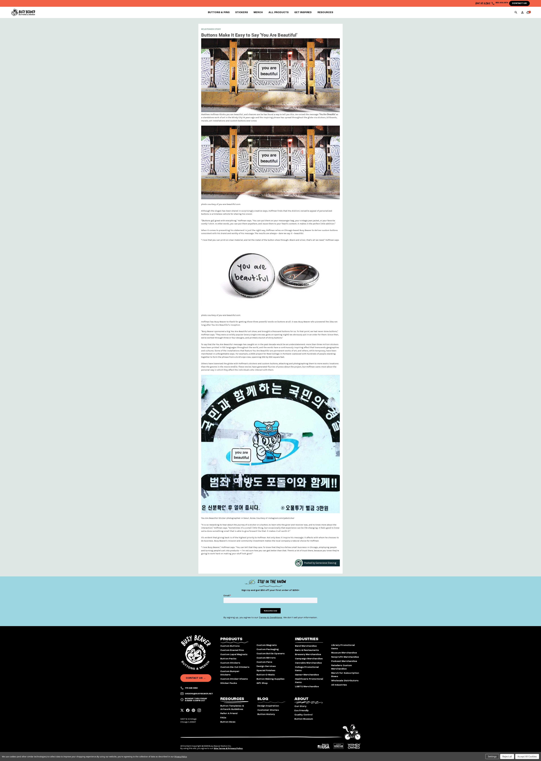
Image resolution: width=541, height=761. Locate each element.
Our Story (300, 706)
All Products (279, 12)
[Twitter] (182, 709)
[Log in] (522, 13)
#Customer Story (211, 29)
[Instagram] (199, 709)
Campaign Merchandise (309, 658)
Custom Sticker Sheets (234, 679)
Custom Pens (264, 662)
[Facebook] (187, 709)
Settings (492, 756)
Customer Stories (268, 710)
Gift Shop (262, 683)
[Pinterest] (193, 709)
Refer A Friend (228, 713)
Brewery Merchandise (308, 654)
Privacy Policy (180, 756)
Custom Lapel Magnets (233, 654)
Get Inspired (303, 12)
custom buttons (330, 230)
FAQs (223, 717)
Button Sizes (227, 722)
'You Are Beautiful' (327, 114)
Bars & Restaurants (307, 650)
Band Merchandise (306, 646)
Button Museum (303, 719)
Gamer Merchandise (307, 674)
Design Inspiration (268, 706)
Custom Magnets (267, 645)
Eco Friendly (301, 710)
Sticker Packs (228, 683)
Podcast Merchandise (344, 661)
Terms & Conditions (270, 617)
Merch (258, 12)
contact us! (519, 3)
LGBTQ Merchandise (307, 686)
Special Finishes (266, 670)
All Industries (339, 685)
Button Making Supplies (271, 679)
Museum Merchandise (344, 652)
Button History (266, 714)
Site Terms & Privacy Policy (228, 748)
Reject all (507, 756)
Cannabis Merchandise (308, 663)
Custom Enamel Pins (232, 650)
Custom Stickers (230, 663)
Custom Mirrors (266, 658)
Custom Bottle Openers (271, 653)
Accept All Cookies (527, 756)
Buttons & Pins (219, 12)
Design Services (266, 666)
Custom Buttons (230, 646)
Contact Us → (196, 678)
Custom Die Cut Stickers (234, 667)
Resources (325, 12)
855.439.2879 (501, 3)
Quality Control (303, 714)
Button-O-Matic (266, 674)
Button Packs (228, 658)
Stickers (241, 12)
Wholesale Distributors (345, 680)
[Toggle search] (516, 13)
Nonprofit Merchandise (345, 657)
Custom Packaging (268, 649)
